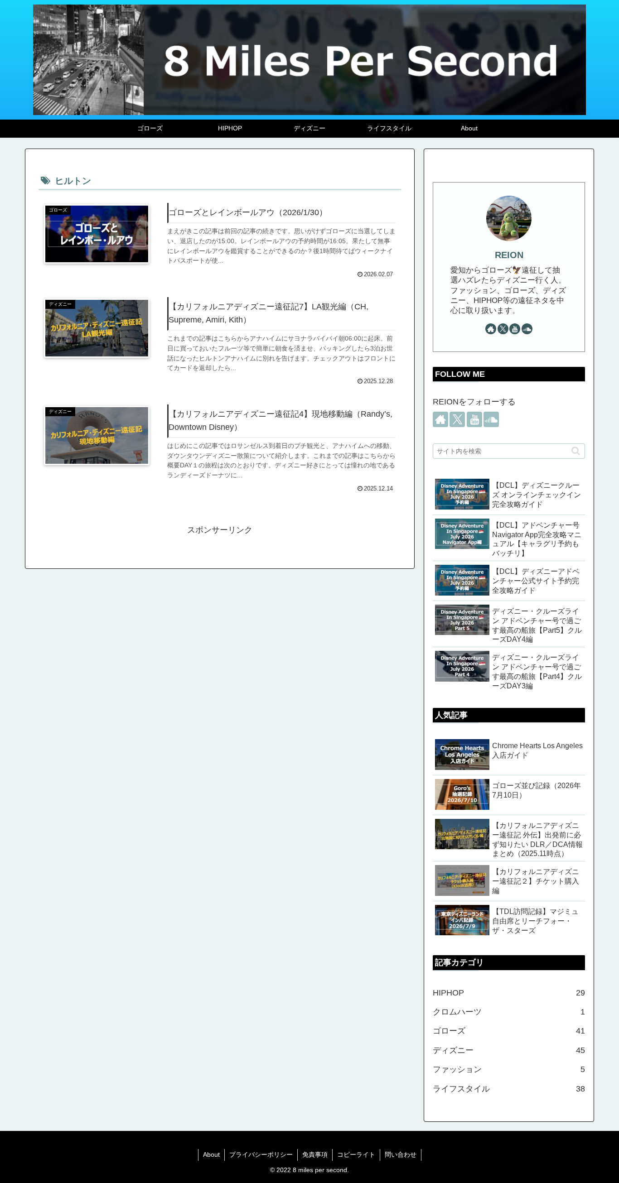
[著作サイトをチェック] (490, 328)
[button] (576, 451)
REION (509, 255)
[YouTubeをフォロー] (514, 328)
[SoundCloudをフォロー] (527, 328)
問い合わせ (400, 1154)
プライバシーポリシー (261, 1154)
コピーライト (356, 1154)
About (211, 1154)
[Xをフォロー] (503, 328)
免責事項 (315, 1154)
